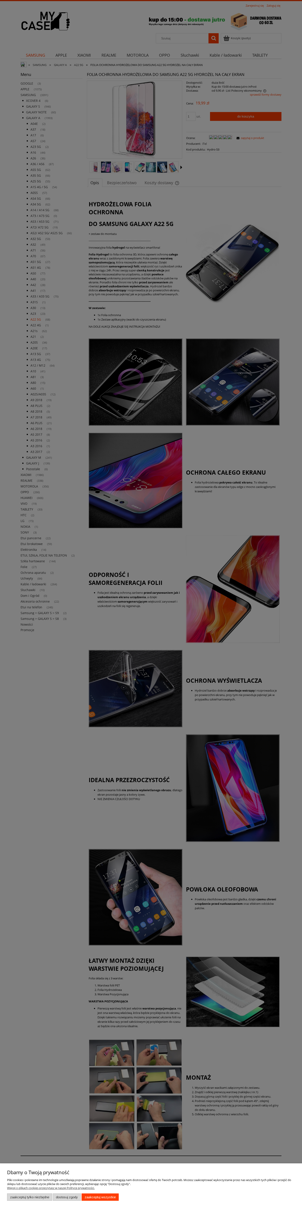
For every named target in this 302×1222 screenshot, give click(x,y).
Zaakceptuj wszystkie (100, 1197)
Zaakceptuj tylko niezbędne (29, 1197)
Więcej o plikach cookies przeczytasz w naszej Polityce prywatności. (51, 1188)
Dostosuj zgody (67, 1197)
